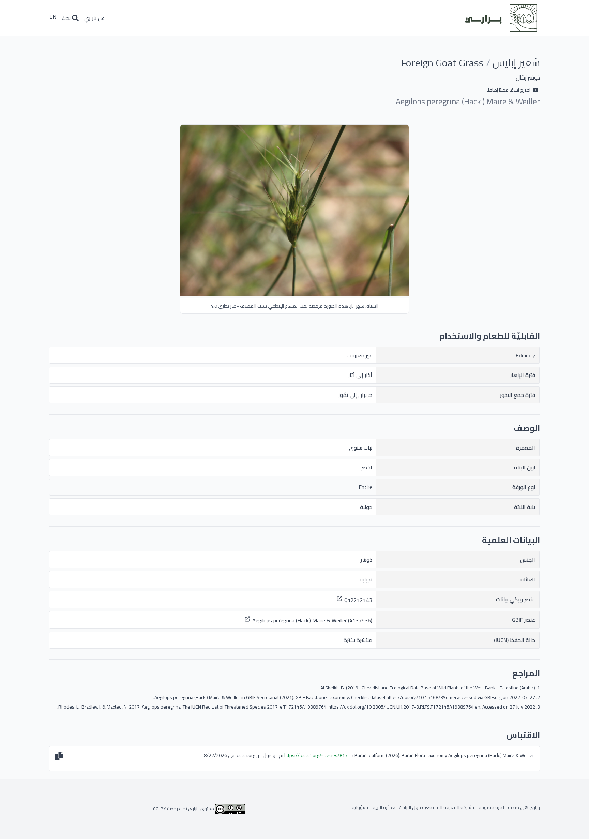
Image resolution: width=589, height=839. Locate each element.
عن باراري (94, 18)
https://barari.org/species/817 (316, 755)
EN (52, 18)
